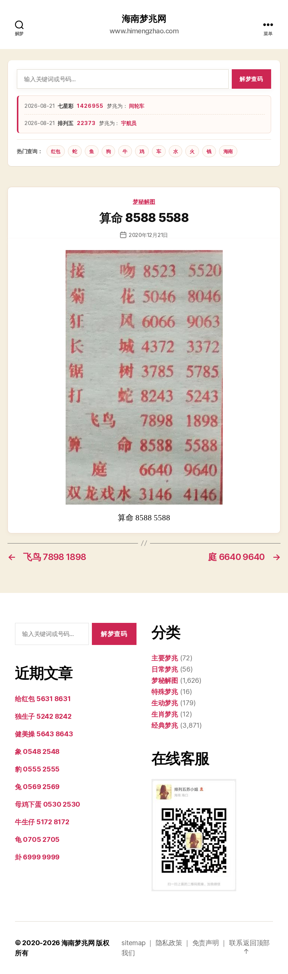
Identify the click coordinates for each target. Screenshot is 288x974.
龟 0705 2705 (37, 839)
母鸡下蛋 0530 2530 (47, 804)
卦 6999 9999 (37, 857)
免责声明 (205, 943)
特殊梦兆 (165, 692)
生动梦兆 (165, 703)
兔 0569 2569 (37, 787)
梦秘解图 (144, 201)
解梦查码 (251, 78)
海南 (228, 151)
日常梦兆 (165, 669)
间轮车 (136, 106)
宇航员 (128, 123)
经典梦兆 (165, 725)
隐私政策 (169, 943)
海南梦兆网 (144, 18)
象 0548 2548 (37, 751)
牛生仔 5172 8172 (42, 822)
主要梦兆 (165, 658)
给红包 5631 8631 (43, 699)
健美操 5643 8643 (44, 734)
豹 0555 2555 (37, 769)
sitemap (133, 943)
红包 (55, 151)
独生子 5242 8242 (43, 716)
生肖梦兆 (165, 714)
